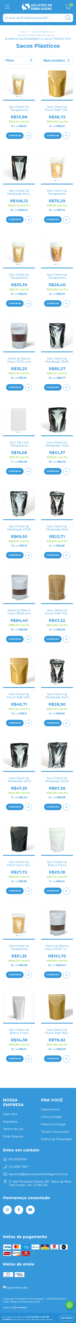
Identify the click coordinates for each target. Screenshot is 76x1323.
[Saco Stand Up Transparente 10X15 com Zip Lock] (66, 303)
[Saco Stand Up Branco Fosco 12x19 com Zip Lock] (66, 891)
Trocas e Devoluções (55, 1131)
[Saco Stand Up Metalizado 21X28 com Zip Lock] (28, 555)
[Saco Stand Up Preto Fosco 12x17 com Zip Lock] (28, 891)
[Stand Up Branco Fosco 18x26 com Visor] (28, 639)
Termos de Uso (13, 1129)
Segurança (10, 1121)
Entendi (66, 1318)
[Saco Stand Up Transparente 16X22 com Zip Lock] (28, 975)
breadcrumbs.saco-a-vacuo (36, 35)
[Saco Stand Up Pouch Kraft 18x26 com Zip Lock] (66, 1058)
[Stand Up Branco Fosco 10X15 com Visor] (28, 387)
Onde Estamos (13, 1136)
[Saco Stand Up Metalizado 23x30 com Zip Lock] (66, 807)
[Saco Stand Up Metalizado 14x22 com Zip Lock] (66, 471)
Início (23, 31)
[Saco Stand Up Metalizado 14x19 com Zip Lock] (28, 807)
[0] (68, 8)
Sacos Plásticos (42, 31)
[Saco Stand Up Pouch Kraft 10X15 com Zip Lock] (66, 135)
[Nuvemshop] (15, 1308)
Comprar (14, 135)
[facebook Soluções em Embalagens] (18, 1209)
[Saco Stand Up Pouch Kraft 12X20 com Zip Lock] (28, 723)
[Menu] (7, 7)
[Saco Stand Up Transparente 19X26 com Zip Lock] (66, 219)
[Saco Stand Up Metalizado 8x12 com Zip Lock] (66, 555)
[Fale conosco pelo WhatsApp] (69, 1305)
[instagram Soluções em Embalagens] (7, 1209)
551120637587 (18, 1159)
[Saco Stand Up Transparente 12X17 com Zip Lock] (28, 303)
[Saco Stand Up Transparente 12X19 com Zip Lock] (28, 135)
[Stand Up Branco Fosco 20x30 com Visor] (66, 975)
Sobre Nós (10, 1114)
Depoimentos (50, 1109)
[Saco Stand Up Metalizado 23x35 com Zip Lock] (66, 387)
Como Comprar (51, 1117)
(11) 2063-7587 (18, 1166)
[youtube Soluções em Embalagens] (30, 1209)
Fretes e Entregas (53, 1124)
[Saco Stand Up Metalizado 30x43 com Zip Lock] (28, 219)
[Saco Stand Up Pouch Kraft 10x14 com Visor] (66, 639)
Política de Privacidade (56, 1139)
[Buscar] (68, 17)
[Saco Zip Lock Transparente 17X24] (28, 471)
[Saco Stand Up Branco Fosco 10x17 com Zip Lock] (28, 1058)
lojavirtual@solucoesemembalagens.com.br (38, 1174)
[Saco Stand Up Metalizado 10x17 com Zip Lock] (66, 723)
